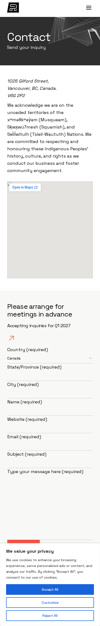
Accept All (50, 589)
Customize (50, 602)
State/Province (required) (34, 367)
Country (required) (27, 349)
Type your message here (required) (45, 471)
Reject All (50, 615)
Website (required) (27, 419)
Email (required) (24, 436)
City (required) (23, 384)
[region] (50, 584)
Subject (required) (26, 454)
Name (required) (24, 402)
